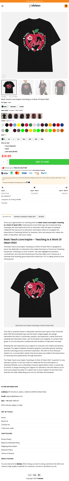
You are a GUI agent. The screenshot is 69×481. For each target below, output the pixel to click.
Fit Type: (4, 102)
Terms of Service (7, 453)
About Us (4, 421)
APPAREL (3, 97)
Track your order (7, 428)
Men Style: (5, 110)
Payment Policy (7, 450)
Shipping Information (9, 446)
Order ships (34, 193)
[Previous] (4, 45)
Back (7, 149)
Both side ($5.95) (11, 152)
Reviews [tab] (41, 217)
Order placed (5, 193)
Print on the (5, 143)
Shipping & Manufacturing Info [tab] (25, 217)
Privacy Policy (6, 439)
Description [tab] (7, 217)
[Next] (64, 45)
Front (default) (10, 146)
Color (3, 121)
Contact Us (5, 425)
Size (3, 135)
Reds (5, 203)
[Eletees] (34, 6)
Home (3, 418)
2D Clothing (13, 97)
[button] (2, 6)
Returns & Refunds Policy (10, 443)
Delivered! (65, 193)
